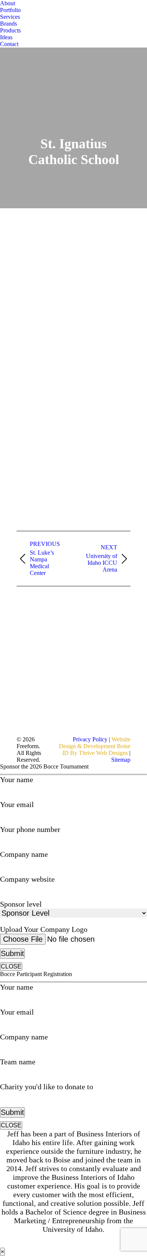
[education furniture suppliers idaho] (45, 368)
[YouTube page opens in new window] (57, 635)
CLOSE (11, 966)
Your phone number (30, 829)
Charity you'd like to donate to (46, 1086)
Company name (24, 854)
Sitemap (120, 759)
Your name (16, 779)
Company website (27, 879)
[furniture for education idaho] (45, 255)
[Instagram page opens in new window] (57, 658)
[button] (4, 4)
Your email (17, 804)
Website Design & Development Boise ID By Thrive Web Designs (94, 746)
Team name (17, 1062)
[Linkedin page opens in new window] (57, 647)
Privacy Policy (91, 739)
